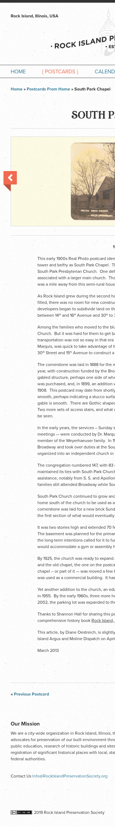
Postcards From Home (48, 89)
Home (18, 72)
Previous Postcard (10, 181)
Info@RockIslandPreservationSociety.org (70, 776)
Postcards (60, 72)
